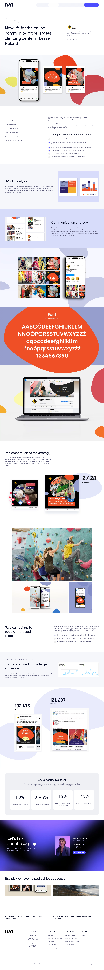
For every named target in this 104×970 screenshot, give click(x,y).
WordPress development (55, 938)
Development (52, 931)
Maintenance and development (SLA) (53, 948)
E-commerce (51, 941)
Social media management (72, 941)
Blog (30, 942)
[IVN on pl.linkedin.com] (16, 964)
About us (33, 938)
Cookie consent (43, 964)
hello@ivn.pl (77, 847)
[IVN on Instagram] (14, 964)
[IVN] (9, 5)
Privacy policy (32, 964)
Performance (70, 931)
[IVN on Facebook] (11, 964)
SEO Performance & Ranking (73, 947)
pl (81, 5)
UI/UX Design (85, 938)
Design (84, 931)
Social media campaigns (71, 944)
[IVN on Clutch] (6, 964)
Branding (84, 935)
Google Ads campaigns (71, 938)
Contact (32, 945)
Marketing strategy (70, 935)
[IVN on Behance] (8, 964)
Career (32, 931)
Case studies (35, 935)
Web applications (52, 944)
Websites (50, 935)
